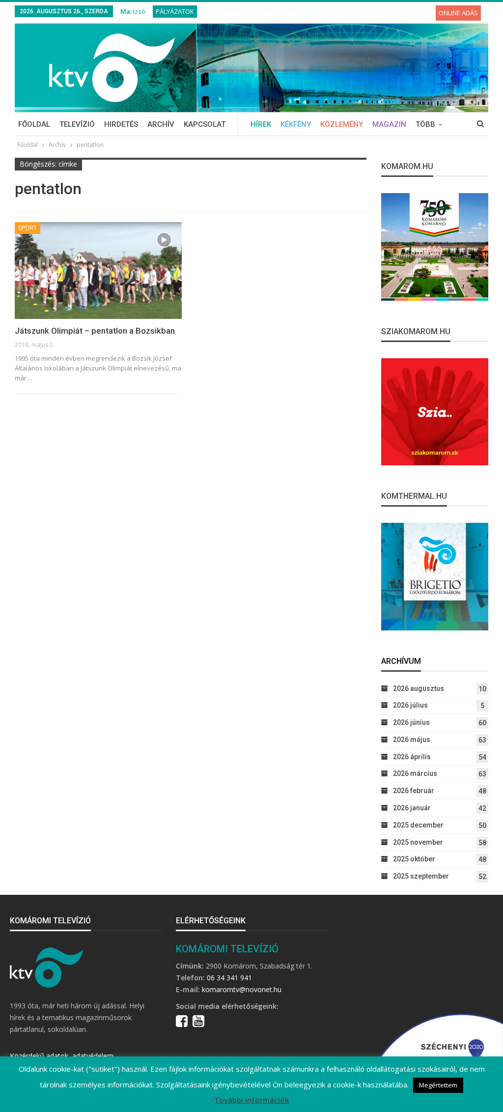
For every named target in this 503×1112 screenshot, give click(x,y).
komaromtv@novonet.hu (241, 989)
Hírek (261, 124)
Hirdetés (121, 124)
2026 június (411, 722)
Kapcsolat (204, 124)
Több (425, 124)
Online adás (458, 12)
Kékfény (295, 124)
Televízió (77, 124)
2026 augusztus (418, 688)
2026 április (412, 757)
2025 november (418, 842)
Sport (27, 228)
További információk (251, 1100)
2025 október (414, 859)
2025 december (418, 825)
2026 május (411, 739)
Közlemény (341, 124)
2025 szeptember (421, 876)
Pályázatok (175, 11)
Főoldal (34, 124)
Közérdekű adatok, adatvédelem (61, 1055)
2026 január (412, 808)
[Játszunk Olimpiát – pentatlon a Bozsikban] (98, 270)
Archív (160, 124)
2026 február (413, 791)
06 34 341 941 (229, 977)
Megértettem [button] (438, 1085)
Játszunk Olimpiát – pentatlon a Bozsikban (95, 331)
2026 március (415, 773)
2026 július (410, 705)
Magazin (389, 124)
